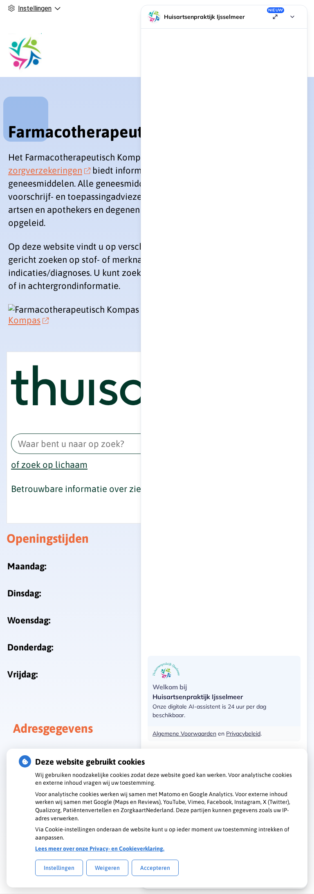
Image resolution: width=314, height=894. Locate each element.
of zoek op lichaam (49, 464)
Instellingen (59, 868)
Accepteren (155, 868)
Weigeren (107, 868)
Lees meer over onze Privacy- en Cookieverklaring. (99, 848)
